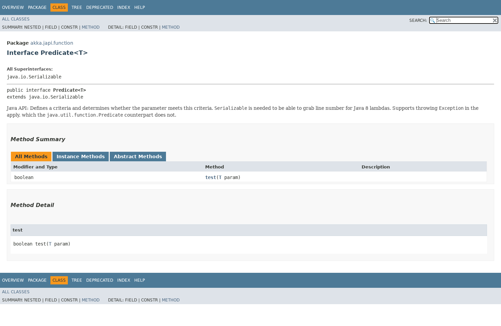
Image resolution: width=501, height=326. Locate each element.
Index (123, 7)
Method (91, 27)
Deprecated (99, 7)
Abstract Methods (138, 156)
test (210, 177)
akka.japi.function (51, 43)
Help (139, 7)
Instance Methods (81, 156)
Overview (13, 7)
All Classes (16, 19)
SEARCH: (418, 20)
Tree (77, 7)
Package (37, 7)
